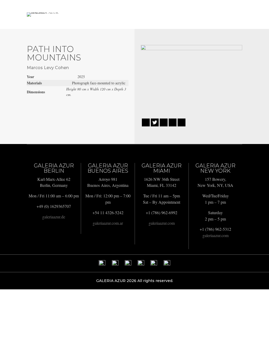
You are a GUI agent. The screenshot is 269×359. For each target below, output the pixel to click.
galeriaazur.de (53, 216)
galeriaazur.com (162, 223)
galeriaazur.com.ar (108, 223)
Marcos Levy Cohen (48, 67)
